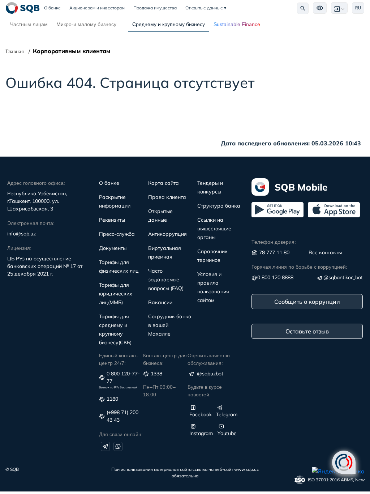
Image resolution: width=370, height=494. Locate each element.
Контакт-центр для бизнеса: (165, 359)
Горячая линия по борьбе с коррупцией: (299, 267)
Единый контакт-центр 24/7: (118, 359)
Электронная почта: (31, 223)
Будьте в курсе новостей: (205, 390)
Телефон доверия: (273, 242)
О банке (54, 7)
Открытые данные (205, 7)
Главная (14, 51)
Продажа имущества (155, 7)
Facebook (200, 414)
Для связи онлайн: (121, 434)
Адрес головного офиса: (36, 183)
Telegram (226, 414)
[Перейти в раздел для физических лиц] (23, 8)
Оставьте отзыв (307, 331)
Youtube (227, 433)
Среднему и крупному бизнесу (168, 24)
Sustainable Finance (237, 24)
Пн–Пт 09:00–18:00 (159, 390)
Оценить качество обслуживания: (209, 359)
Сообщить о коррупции (307, 301)
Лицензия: (19, 248)
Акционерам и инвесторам (97, 7)
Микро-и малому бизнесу (86, 24)
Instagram (201, 433)
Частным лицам (29, 24)
